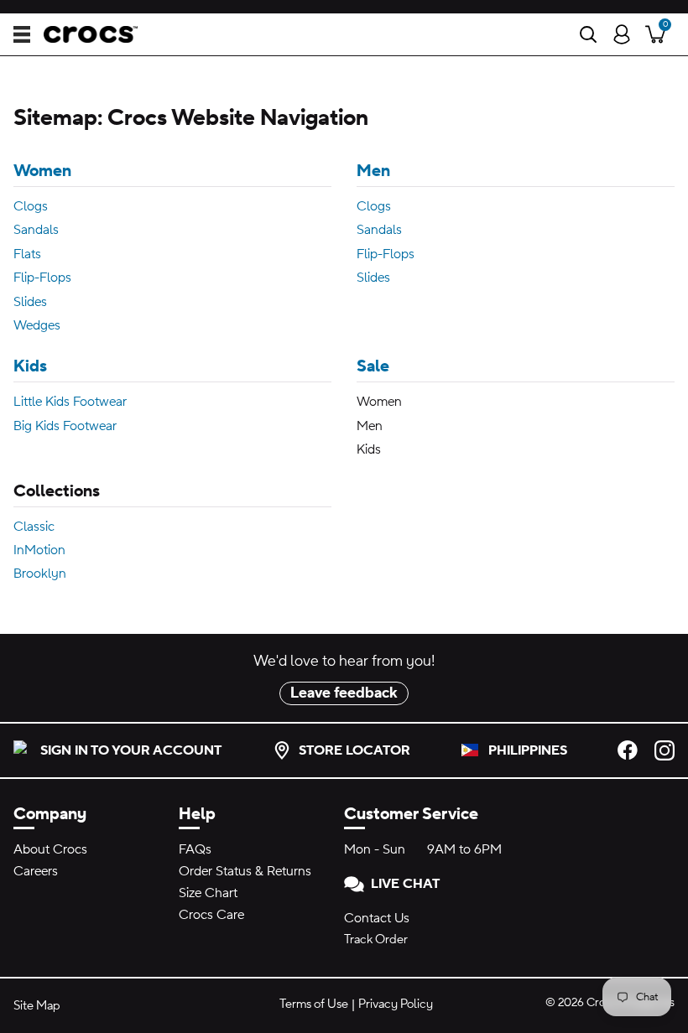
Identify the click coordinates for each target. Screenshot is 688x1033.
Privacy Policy (395, 1004)
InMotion (39, 550)
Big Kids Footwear (65, 426)
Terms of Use (313, 1004)
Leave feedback (344, 693)
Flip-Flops (42, 277)
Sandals (36, 229)
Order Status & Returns (245, 871)
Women (42, 171)
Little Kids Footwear (70, 401)
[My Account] (621, 34)
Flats (27, 254)
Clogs (30, 206)
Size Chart (208, 893)
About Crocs (50, 849)
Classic (34, 526)
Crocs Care (211, 914)
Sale (373, 366)
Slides (30, 301)
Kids (30, 366)
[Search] (588, 34)
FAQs (195, 849)
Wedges (36, 325)
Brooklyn (39, 573)
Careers (35, 871)
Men (373, 171)
